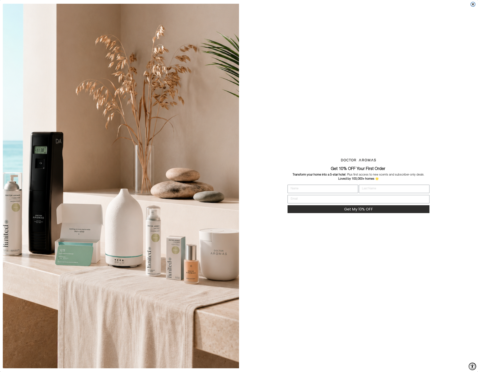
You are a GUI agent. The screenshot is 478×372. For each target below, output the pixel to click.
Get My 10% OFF (358, 209)
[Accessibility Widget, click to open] (472, 366)
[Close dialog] (473, 4)
